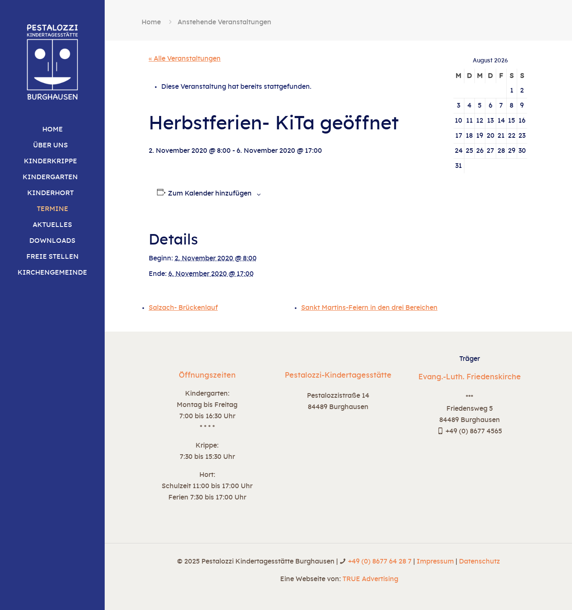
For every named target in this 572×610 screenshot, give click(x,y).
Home (151, 22)
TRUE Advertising (370, 579)
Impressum (435, 561)
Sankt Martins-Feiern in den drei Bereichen (369, 307)
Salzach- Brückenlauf (183, 307)
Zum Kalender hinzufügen (210, 193)
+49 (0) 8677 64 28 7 (380, 561)
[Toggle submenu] (98, 145)
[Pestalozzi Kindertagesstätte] (52, 60)
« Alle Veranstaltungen (185, 58)
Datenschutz (479, 561)
